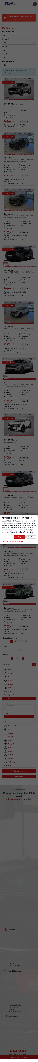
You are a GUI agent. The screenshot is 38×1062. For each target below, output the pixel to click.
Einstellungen (31, 537)
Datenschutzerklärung (8, 541)
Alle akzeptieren (19, 537)
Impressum (20, 541)
